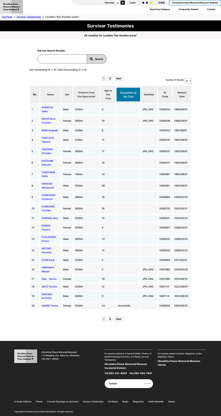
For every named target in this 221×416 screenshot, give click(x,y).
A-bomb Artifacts (23, 401)
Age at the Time (108, 94)
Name (50, 94)
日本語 (161, 2)
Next (118, 78)
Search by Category (160, 9)
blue (147, 3)
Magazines (138, 401)
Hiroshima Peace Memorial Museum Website (195, 2)
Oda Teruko (49, 278)
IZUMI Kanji (48, 259)
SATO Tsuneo (49, 286)
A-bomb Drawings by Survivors (62, 401)
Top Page (7, 16)
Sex (67, 94)
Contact (211, 9)
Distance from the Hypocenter (86, 94)
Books (125, 401)
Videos (171, 401)
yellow (151, 3)
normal (139, 3)
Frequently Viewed (188, 9)
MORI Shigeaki (50, 130)
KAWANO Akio (50, 218)
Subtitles (149, 94)
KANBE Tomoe (50, 305)
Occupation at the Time (128, 94)
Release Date (181, 94)
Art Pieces (113, 401)
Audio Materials (156, 401)
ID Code (165, 94)
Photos (39, 401)
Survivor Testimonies (29, 16)
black (143, 3)
